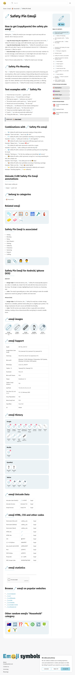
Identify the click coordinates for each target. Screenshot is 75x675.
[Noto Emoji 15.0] (24, 436)
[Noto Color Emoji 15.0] (19, 436)
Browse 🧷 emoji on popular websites (25, 588)
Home (4, 8)
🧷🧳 (8, 149)
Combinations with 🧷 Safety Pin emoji (26, 127)
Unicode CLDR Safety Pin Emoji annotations (62, 48)
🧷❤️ (8, 141)
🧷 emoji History (14, 414)
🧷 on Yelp (9, 600)
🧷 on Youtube (10, 602)
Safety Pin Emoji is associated (21, 229)
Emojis (9, 8)
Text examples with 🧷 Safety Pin (23, 89)
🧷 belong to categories (18, 194)
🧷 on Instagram (11, 593)
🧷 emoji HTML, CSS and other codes (24, 515)
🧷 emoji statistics (15, 567)
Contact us (6, 666)
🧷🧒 (8, 156)
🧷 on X (9, 596)
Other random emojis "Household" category (60, 81)
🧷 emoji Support (14, 340)
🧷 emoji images (14, 319)
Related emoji (12, 205)
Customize (46, 669)
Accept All (65, 669)
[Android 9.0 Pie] (40, 426)
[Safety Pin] (9, 327)
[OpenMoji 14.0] (14, 467)
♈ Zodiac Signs (57, 94)
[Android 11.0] (8, 436)
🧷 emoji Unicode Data (17, 494)
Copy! (32, 500)
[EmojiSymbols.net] (4, 3)
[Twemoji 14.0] (24, 482)
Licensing (5, 669)
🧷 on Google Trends (12, 604)
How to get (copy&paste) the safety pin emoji (61, 33)
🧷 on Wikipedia (11, 598)
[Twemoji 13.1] (19, 482)
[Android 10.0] (45, 426)
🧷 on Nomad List (11, 607)
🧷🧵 (8, 132)
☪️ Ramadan (56, 91)
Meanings (5, 672)
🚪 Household (15, 8)
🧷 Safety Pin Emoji (20, 16)
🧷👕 (8, 136)
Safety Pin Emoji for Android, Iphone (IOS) (61, 58)
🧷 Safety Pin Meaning (17, 66)
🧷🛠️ (8, 145)
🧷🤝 (8, 167)
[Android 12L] (14, 436)
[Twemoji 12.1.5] (14, 482)
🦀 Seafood (56, 98)
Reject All (56, 669)
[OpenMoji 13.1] (8, 467)
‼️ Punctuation (57, 87)
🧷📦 (8, 163)
